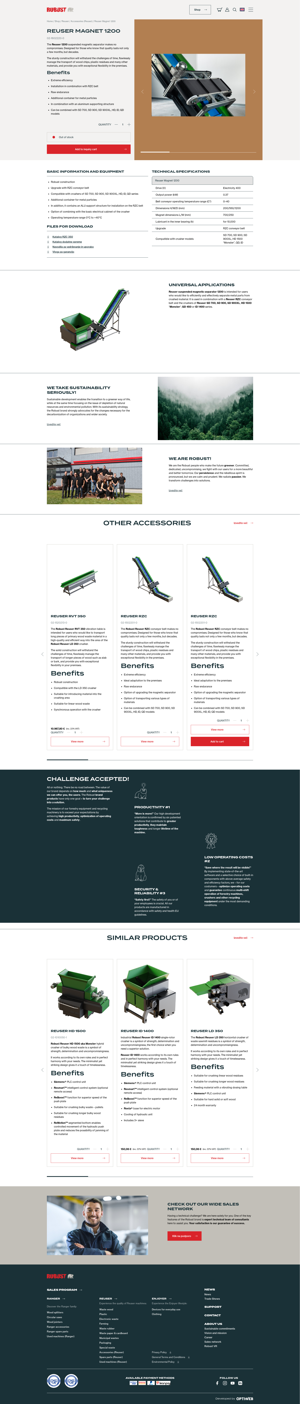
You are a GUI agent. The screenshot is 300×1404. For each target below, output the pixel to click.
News (207, 1294)
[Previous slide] (142, 92)
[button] (242, 9)
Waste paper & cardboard (113, 1333)
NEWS (209, 1289)
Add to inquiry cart (86, 149)
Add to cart (217, 741)
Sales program (62, 1290)
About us (213, 1324)
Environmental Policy (163, 1361)
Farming (103, 1323)
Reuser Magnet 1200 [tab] (167, 180)
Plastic (103, 1314)
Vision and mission (215, 1333)
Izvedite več (54, 424)
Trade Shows (212, 1298)
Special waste (107, 1347)
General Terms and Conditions (168, 1357)
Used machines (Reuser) (113, 1361)
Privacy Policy (159, 1352)
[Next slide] (254, 92)
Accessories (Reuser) (81, 21)
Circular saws (54, 1317)
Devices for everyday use (166, 1309)
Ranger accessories (58, 1326)
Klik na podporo (181, 1236)
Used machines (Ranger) (60, 1336)
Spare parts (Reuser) (111, 1357)
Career (208, 1337)
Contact (212, 1315)
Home (50, 21)
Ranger (53, 1298)
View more (77, 741)
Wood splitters (55, 1312)
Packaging (105, 1342)
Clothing (156, 1314)
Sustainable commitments (219, 1328)
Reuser (65, 21)
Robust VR (210, 1346)
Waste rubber (107, 1328)
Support (213, 1307)
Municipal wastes (109, 1338)
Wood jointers (54, 1321)
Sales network (212, 1341)
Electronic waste (108, 1319)
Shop (197, 9)
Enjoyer (159, 1298)
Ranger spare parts (57, 1331)
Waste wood (106, 1309)
